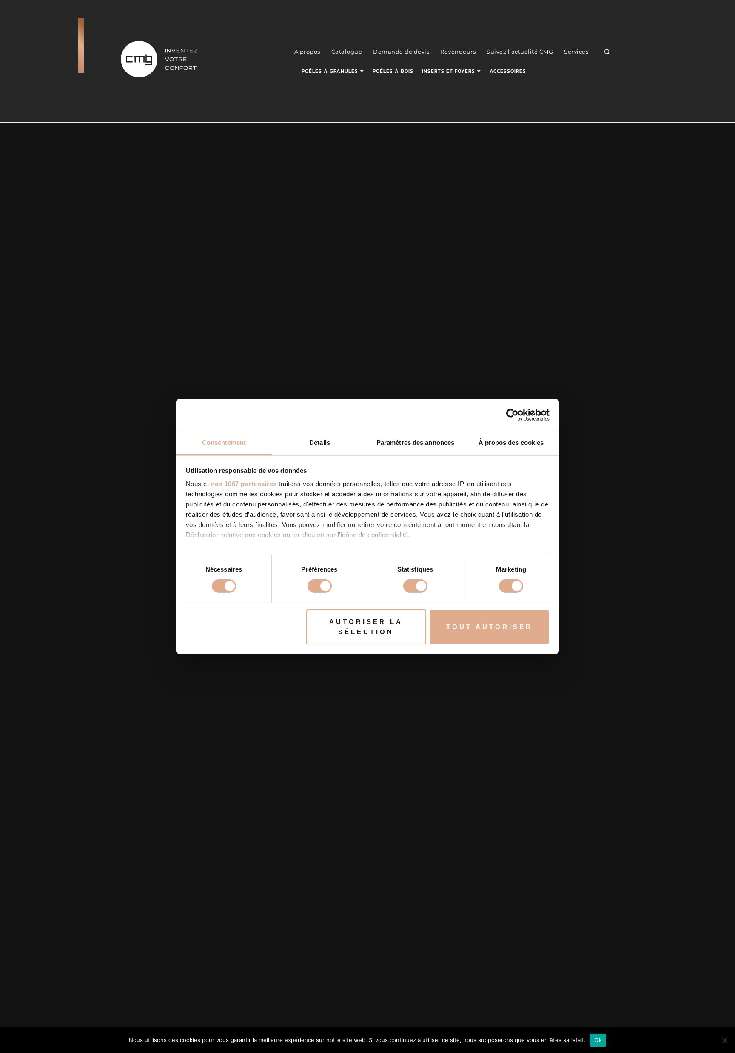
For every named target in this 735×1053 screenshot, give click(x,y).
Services (576, 51)
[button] (607, 51)
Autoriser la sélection (366, 626)
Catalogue (346, 51)
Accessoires (508, 71)
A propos (307, 51)
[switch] (320, 586)
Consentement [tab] (224, 442)
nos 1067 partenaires (244, 483)
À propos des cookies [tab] (511, 442)
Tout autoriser (489, 626)
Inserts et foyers (448, 71)
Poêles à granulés (330, 71)
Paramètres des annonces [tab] (415, 442)
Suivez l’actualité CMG (520, 51)
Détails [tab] (319, 442)
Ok (598, 1039)
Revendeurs (458, 51)
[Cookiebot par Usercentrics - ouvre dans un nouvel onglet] (512, 414)
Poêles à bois (393, 71)
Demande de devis (401, 51)
